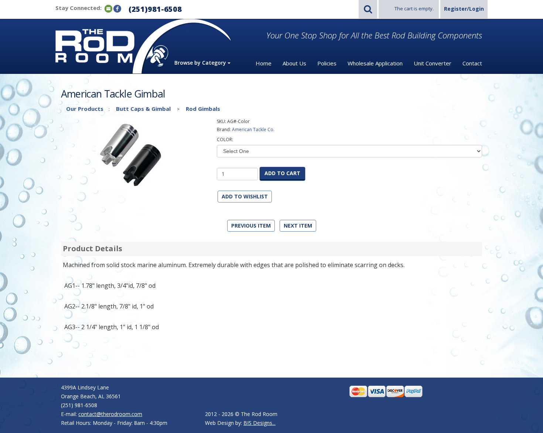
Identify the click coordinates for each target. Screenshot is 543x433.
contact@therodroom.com (110, 413)
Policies (327, 63)
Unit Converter (432, 63)
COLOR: (225, 139)
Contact (472, 63)
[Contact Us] (108, 8)
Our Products (84, 108)
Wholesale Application (375, 63)
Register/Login (464, 8)
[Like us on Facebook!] (117, 8)
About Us (294, 63)
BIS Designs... (259, 422)
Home (264, 63)
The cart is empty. (414, 8)
